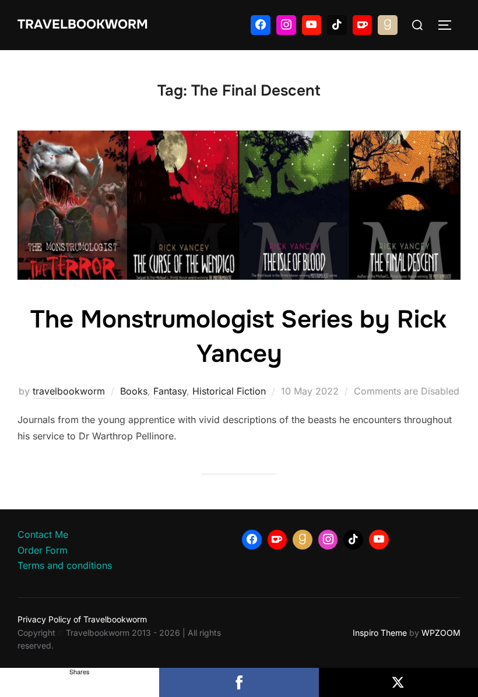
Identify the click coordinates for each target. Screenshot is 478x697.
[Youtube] (312, 25)
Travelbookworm (82, 24)
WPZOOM (441, 633)
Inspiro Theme (380, 633)
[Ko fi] (362, 25)
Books (133, 391)
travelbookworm (69, 391)
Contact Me (42, 534)
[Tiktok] (337, 25)
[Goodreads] (387, 25)
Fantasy (170, 391)
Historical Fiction (229, 391)
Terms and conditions (64, 565)
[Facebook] (260, 25)
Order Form (42, 550)
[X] (398, 682)
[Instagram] (286, 25)
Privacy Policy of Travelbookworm (82, 619)
